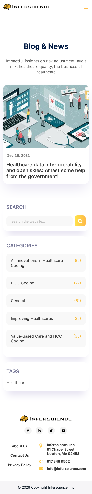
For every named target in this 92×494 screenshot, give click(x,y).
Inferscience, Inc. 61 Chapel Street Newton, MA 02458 (63, 449)
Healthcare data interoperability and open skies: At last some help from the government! (45, 170)
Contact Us (19, 455)
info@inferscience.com (66, 468)
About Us (19, 446)
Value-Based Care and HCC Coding (36, 338)
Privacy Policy (19, 465)
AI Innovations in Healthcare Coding (37, 263)
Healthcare (16, 382)
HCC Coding (22, 283)
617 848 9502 (58, 461)
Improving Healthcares (32, 318)
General (18, 300)
